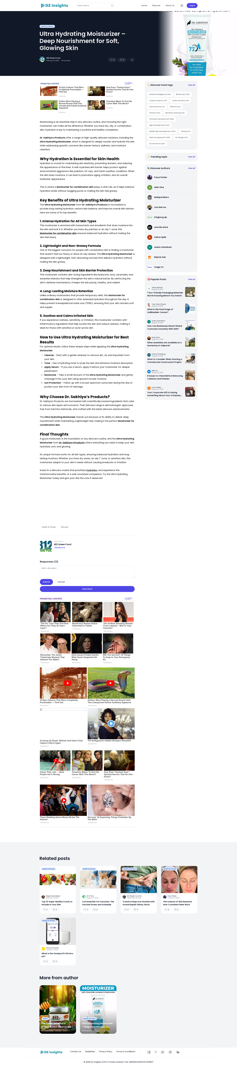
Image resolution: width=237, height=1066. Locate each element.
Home (144, 5)
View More (87, 589)
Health (45, 1019)
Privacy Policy (105, 1051)
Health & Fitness (47, 26)
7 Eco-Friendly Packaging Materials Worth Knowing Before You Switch (165, 294)
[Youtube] (162, 1052)
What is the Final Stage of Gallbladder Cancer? (160, 311)
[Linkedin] (178, 1052)
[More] (132, 60)
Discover (156, 5)
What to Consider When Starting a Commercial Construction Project (164, 361)
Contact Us (75, 1051)
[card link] (190, 292)
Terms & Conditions (125, 1051)
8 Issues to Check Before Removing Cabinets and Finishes (165, 377)
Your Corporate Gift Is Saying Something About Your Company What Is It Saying (164, 394)
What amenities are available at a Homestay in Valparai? (164, 344)
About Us (170, 5)
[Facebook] (149, 1052)
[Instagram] (170, 1052)
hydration (91, 470)
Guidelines (90, 1051)
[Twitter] (156, 1052)
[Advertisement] (87, 502)
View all (191, 85)
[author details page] (42, 59)
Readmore (60, 547)
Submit (46, 581)
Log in (192, 5)
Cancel (61, 581)
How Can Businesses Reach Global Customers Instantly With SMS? (164, 327)
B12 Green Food (53, 58)
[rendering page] (55, 5)
